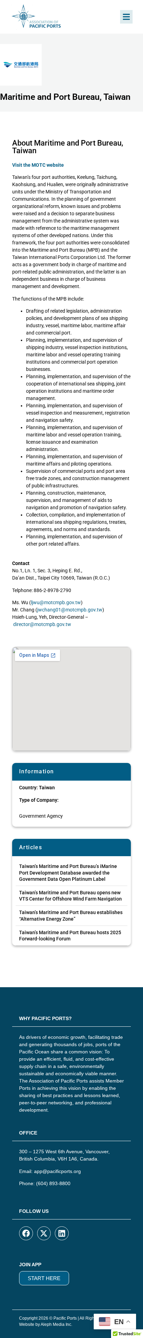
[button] (126, 17)
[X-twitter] (44, 1233)
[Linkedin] (62, 1233)
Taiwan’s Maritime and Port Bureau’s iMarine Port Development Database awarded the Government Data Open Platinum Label (68, 872)
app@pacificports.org (57, 1171)
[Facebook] (26, 1233)
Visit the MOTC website (38, 165)
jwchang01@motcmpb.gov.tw (69, 609)
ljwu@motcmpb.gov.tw (56, 602)
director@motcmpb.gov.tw (42, 624)
